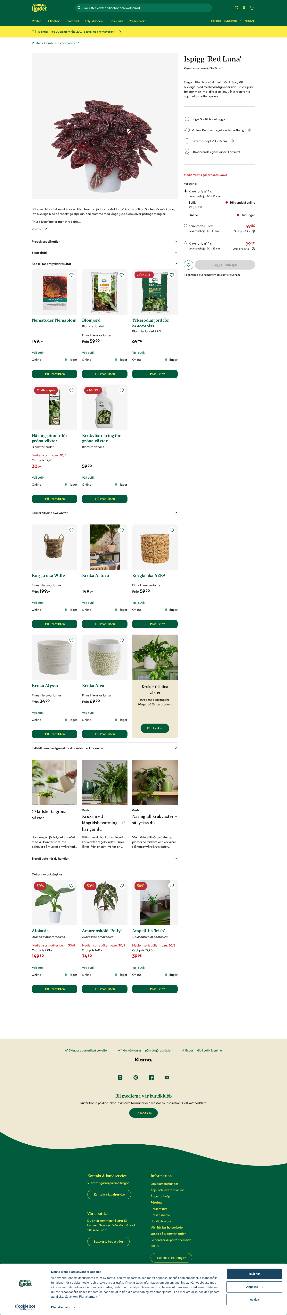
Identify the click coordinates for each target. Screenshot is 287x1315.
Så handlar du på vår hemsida (171, 1240)
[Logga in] (244, 8)
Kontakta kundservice (109, 1194)
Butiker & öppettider (108, 1241)
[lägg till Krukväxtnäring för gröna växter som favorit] (121, 390)
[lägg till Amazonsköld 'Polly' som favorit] (121, 885)
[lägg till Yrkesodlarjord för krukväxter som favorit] (171, 275)
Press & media (160, 1215)
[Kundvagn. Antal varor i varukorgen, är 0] (251, 8)
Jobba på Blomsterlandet (168, 1234)
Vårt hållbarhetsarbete (167, 1227)
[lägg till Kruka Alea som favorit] (121, 640)
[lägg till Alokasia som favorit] (71, 885)
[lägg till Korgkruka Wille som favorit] (71, 530)
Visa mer (37, 229)
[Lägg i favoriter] (188, 265)
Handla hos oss (161, 1221)
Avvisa (254, 1299)
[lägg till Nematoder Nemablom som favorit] (71, 275)
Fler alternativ (60, 1307)
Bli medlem (143, 1113)
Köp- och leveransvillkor (167, 1190)
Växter (36, 43)
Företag (216, 20)
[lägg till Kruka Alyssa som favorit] (71, 640)
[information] (253, 231)
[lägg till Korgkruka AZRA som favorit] (171, 530)
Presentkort (159, 1209)
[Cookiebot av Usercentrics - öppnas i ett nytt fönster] (25, 1307)
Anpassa (252, 1286)
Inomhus (50, 43)
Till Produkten (60, 375)
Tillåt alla (254, 1274)
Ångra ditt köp (160, 1196)
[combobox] (147, 7)
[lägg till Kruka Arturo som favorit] (121, 530)
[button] (105, 241)
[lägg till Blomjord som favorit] (121, 275)
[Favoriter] (236, 8)
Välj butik (249, 20)
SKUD (155, 1246)
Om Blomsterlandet (164, 1184)
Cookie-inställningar (171, 1258)
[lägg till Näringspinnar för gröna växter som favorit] (71, 390)
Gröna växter (67, 43)
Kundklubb (230, 20)
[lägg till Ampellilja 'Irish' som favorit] (171, 885)
